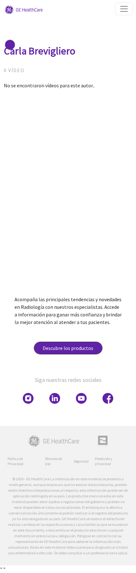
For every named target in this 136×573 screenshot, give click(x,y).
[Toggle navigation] (124, 9)
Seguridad (81, 461)
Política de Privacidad (15, 461)
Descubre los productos (68, 348)
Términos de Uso (53, 461)
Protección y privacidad (103, 461)
